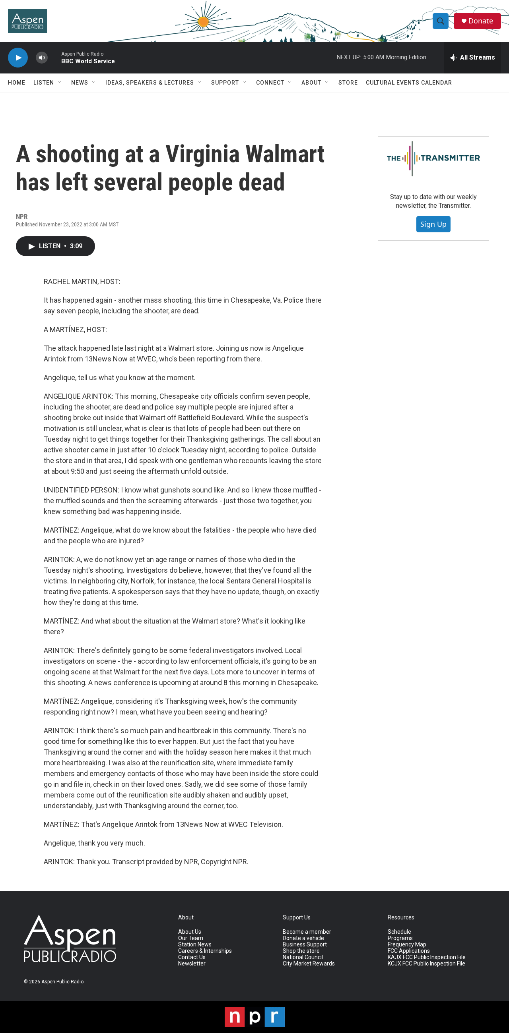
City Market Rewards (309, 964)
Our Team (190, 938)
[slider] (54, 57)
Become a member (307, 932)
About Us (189, 932)
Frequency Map (407, 945)
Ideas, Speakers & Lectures (149, 82)
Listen (43, 82)
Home (16, 82)
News (79, 82)
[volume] (42, 58)
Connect (270, 82)
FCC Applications (409, 951)
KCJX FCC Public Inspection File (426, 964)
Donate (480, 21)
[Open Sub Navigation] (60, 82)
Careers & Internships (205, 951)
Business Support (305, 945)
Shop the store (301, 951)
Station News (195, 945)
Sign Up (433, 224)
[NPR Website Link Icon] (255, 1017)
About (311, 82)
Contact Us (192, 957)
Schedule (399, 932)
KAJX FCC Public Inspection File (427, 957)
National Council (303, 957)
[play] (18, 57)
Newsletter (192, 964)
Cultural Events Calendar (409, 82)
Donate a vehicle (303, 938)
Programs (400, 938)
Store (348, 82)
